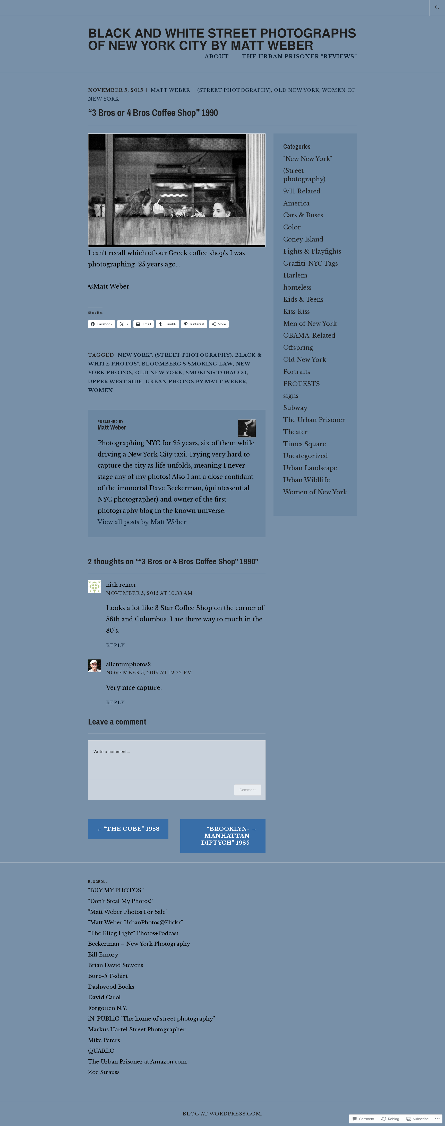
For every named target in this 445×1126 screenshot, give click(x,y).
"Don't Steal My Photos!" (120, 901)
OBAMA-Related (309, 335)
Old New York (296, 90)
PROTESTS (301, 384)
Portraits (296, 372)
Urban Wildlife (306, 480)
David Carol (104, 997)
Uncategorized (305, 456)
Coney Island (303, 239)
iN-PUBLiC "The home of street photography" (151, 1018)
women (100, 390)
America (296, 203)
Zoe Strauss (103, 1072)
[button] (177, 190)
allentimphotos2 (128, 664)
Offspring (298, 347)
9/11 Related (302, 191)
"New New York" (307, 159)
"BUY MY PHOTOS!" (116, 890)
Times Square (304, 444)
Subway (295, 408)
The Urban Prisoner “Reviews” (299, 56)
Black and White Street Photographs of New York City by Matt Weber (222, 39)
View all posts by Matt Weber (142, 522)
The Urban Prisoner (314, 420)
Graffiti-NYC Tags (310, 263)
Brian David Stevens (115, 965)
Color (292, 227)
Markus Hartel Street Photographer (137, 1029)
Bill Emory (103, 954)
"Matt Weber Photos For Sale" (128, 912)
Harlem (295, 275)
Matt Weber (170, 90)
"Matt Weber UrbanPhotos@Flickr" (135, 922)
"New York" (134, 355)
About (216, 56)
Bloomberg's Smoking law (187, 364)
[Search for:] (437, 8)
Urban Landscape (310, 468)
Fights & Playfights (312, 251)
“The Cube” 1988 (132, 829)
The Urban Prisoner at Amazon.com (137, 1061)
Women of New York (315, 492)
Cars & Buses (303, 215)
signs (290, 395)
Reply (115, 645)
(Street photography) (234, 90)
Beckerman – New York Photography (139, 944)
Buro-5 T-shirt (108, 976)
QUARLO (101, 1051)
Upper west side (115, 382)
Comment (247, 790)
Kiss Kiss (296, 311)
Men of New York (310, 323)
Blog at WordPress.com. (222, 1114)
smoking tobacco (216, 373)
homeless (297, 287)
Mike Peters (104, 1040)
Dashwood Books (111, 987)
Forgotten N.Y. (107, 1008)
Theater (295, 432)
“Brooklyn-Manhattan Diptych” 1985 (225, 836)
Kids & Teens (303, 299)
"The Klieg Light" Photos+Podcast (133, 933)
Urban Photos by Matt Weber (196, 382)
